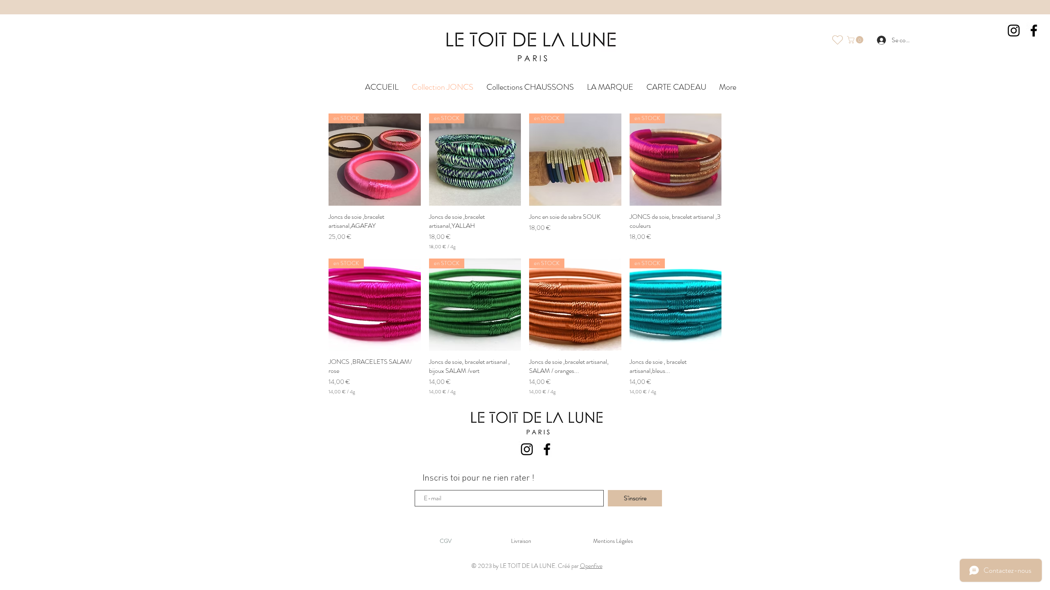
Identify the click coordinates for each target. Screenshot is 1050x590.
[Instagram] (1014, 31)
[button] (856, 39)
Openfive (591, 565)
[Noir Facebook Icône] (547, 449)
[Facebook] (1034, 31)
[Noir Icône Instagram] (527, 449)
